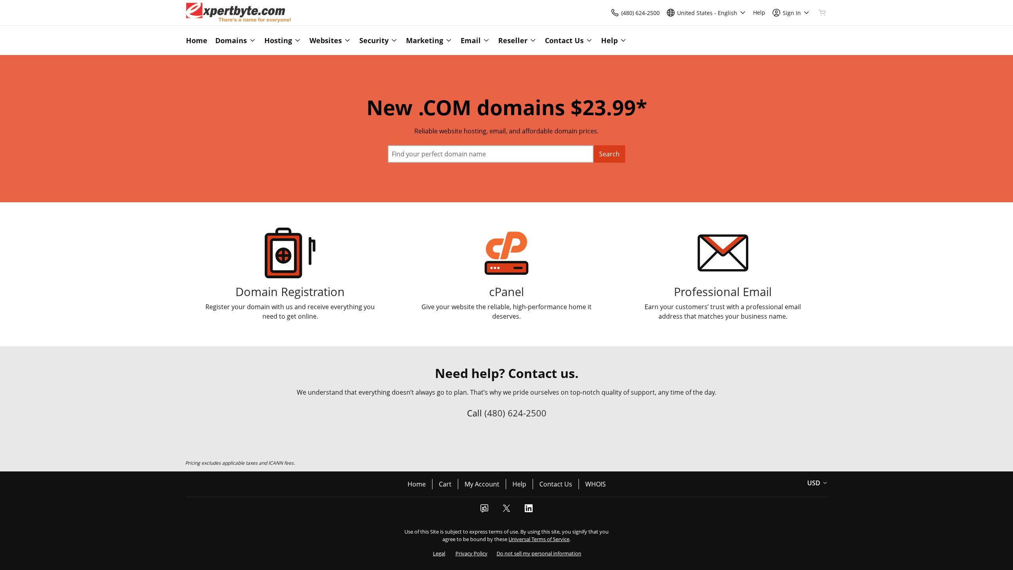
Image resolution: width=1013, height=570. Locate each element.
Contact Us (555, 484)
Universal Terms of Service (538, 539)
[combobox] (491, 154)
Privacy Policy (471, 553)
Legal (439, 553)
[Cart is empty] (822, 13)
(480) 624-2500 (515, 413)
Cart (445, 484)
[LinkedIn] (528, 510)
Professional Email (723, 291)
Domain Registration (290, 291)
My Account (482, 484)
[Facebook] (484, 510)
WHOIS (595, 484)
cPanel (506, 291)
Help (519, 484)
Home (417, 484)
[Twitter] (506, 510)
